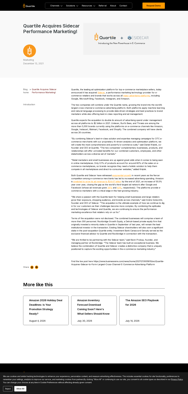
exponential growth (121, 175)
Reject (8, 389)
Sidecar (101, 92)
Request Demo (154, 5)
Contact (123, 5)
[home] (29, 6)
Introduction (29, 104)
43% (119, 187)
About (113, 5)
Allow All (20, 389)
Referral (103, 5)
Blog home (26, 91)
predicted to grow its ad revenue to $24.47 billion (97, 181)
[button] (56, 5)
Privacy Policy (177, 379)
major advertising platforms (136, 95)
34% (110, 187)
